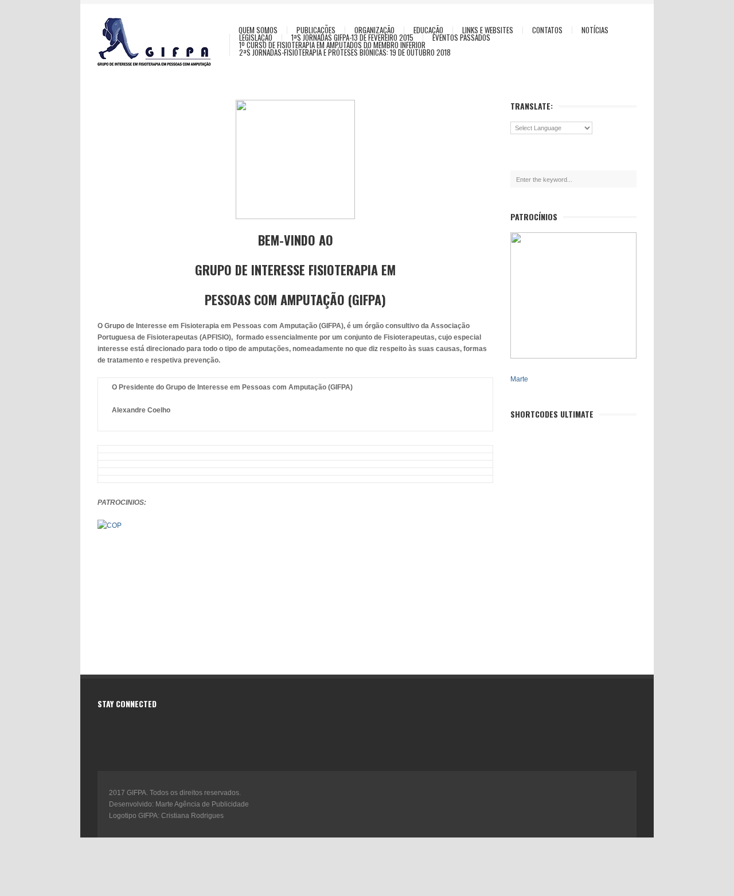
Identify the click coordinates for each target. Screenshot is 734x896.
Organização (374, 30)
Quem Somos (258, 30)
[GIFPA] (160, 42)
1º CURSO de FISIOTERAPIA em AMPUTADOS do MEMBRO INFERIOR (332, 45)
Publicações (315, 30)
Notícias (594, 30)
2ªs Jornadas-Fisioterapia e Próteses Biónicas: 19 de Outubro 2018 (345, 52)
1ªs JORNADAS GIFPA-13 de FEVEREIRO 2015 (352, 37)
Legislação (255, 37)
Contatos (547, 30)
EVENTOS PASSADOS (461, 37)
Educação (428, 30)
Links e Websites (487, 30)
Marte (519, 379)
